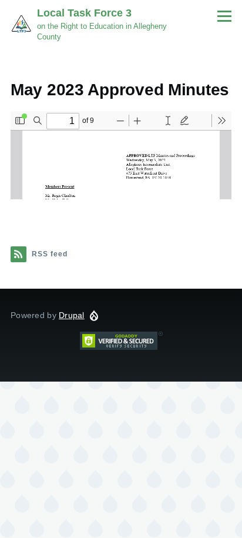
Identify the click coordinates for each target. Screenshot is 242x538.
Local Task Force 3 (84, 13)
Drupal (72, 315)
